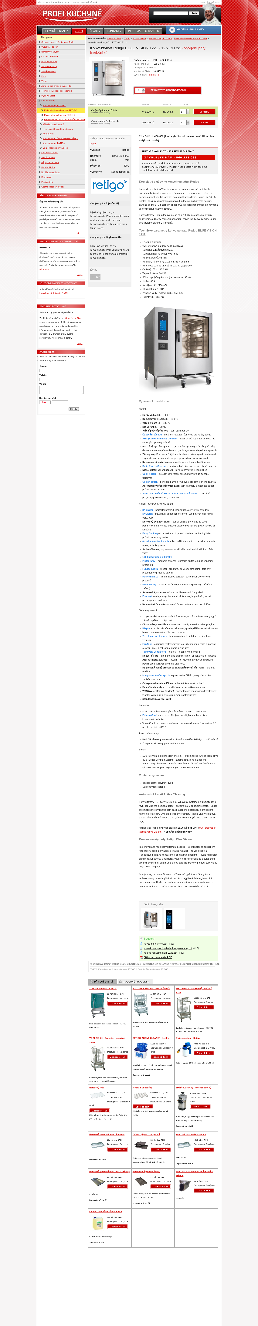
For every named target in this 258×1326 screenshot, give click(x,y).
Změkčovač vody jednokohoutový (193, 1088)
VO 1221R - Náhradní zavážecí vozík (151, 988)
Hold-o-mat (48, 134)
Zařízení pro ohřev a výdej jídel (56, 86)
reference (44, 269)
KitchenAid (46, 177)
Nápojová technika (50, 162)
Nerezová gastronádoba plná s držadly (109, 1171)
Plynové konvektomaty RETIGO (59, 115)
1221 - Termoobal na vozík (103, 988)
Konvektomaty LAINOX (54, 143)
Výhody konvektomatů (53, 124)
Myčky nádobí (48, 96)
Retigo (95, 277)
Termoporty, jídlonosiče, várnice (56, 91)
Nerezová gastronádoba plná (191, 1134)
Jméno (43, 366)
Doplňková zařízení (50, 172)
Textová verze (213, 2)
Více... (80, 233)
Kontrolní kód (47, 398)
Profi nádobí (47, 182)
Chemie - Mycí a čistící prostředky (58, 42)
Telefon (43, 375)
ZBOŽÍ (79, 31)
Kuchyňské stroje (49, 152)
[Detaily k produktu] (118, 1003)
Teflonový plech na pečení (146, 1134)
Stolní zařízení (48, 157)
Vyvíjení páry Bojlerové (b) (105, 122)
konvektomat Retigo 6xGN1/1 (53, 293)
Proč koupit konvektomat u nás (58, 129)
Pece (43, 76)
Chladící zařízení (49, 57)
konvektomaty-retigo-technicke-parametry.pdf (168, 948)
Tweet (93, 143)
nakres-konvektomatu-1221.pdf (160, 953)
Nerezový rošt (96, 1088)
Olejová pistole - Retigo (188, 1038)
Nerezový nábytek (50, 52)
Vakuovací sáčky (49, 47)
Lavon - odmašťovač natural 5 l (105, 1211)
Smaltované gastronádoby (146, 1171)
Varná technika (48, 71)
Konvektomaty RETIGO (54, 105)
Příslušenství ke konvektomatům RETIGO (64, 119)
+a (201, 2)
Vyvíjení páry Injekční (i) (104, 111)
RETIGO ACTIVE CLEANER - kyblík (151, 1038)
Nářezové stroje (49, 61)
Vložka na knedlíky (142, 1088)
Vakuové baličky (49, 66)
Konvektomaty (48, 101)
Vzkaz (42, 384)
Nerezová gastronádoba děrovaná (106, 1134)
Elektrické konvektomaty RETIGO (60, 110)
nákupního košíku (72, 318)
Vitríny (44, 81)
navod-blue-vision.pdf (155, 943)
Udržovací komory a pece (55, 148)
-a (204, 2)
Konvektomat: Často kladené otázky (60, 138)
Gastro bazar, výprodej (52, 187)
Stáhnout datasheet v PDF (158, 957)
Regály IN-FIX (48, 167)
